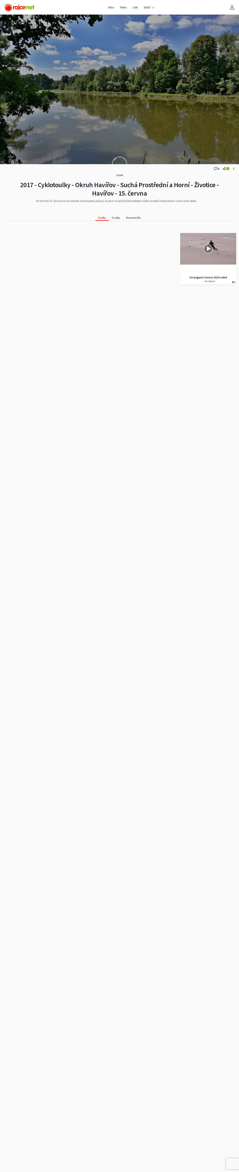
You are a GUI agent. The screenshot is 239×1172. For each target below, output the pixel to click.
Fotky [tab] (102, 218)
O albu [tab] (116, 218)
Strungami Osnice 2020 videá (208, 277)
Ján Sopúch (209, 281)
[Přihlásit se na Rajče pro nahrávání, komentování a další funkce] (232, 7)
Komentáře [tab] (133, 218)
